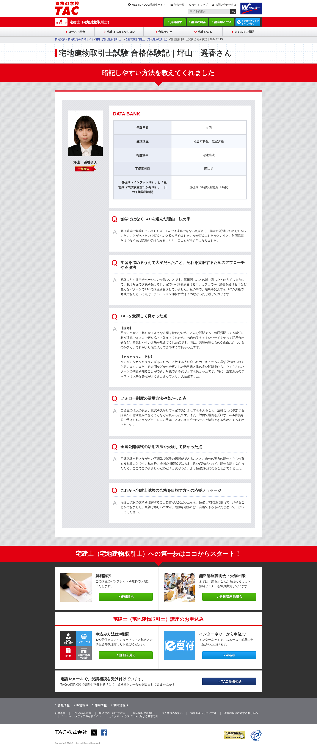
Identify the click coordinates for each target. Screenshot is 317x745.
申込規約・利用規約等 (112, 713)
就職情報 (119, 705)
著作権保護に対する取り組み (241, 713)
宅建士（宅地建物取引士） (90, 22)
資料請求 (176, 22)
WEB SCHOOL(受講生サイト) (149, 4)
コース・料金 (76, 31)
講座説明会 (198, 22)
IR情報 (80, 705)
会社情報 (64, 705)
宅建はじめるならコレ (121, 31)
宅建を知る (205, 31)
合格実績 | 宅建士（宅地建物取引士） (147, 39)
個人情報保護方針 (143, 713)
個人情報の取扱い (172, 713)
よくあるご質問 (244, 31)
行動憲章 (60, 713)
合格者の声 (165, 31)
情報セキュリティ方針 (203, 713)
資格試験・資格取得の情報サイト (74, 39)
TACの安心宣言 (82, 713)
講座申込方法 (223, 22)
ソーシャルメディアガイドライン (81, 716)
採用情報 (101, 705)
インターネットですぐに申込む (250, 22)
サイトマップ (200, 4)
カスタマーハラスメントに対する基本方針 (133, 716)
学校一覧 (179, 4)
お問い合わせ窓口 (225, 4)
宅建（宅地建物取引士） (109, 39)
